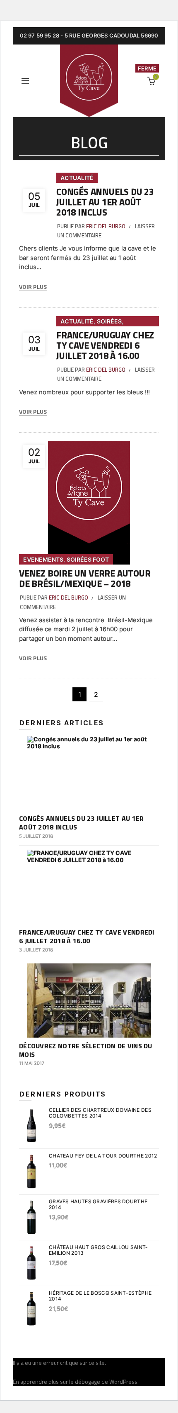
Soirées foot (88, 559)
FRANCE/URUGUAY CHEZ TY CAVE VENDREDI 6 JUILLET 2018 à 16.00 (105, 345)
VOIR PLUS (33, 287)
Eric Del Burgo (105, 226)
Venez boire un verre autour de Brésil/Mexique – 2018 (85, 578)
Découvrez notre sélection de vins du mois (85, 1050)
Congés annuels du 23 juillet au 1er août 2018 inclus (105, 202)
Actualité (77, 177)
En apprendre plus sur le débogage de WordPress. (76, 1381)
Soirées (109, 321)
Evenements (43, 559)
